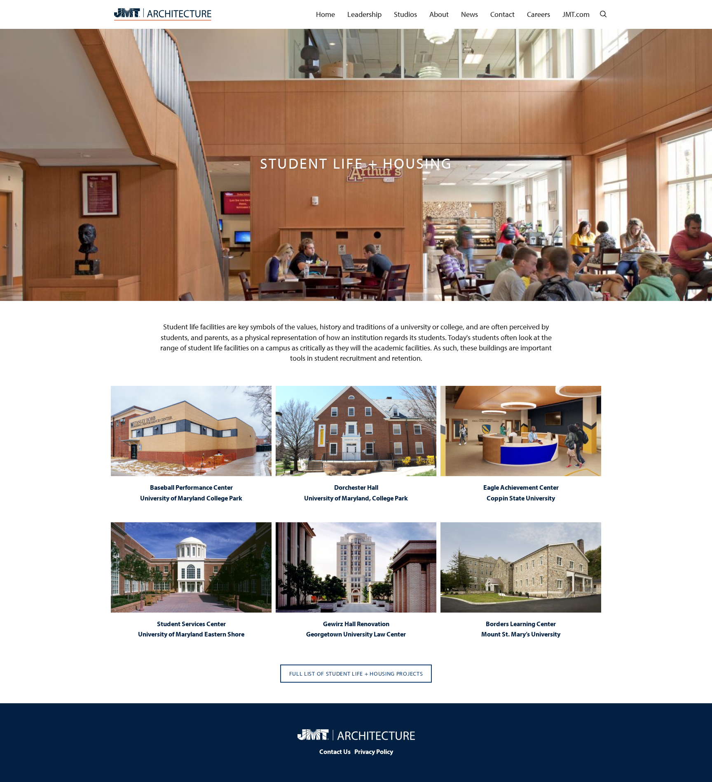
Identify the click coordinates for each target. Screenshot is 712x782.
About (439, 14)
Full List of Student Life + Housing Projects (356, 673)
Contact (502, 14)
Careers (538, 14)
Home (325, 14)
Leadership (364, 14)
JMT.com (576, 14)
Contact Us (335, 751)
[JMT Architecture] (162, 14)
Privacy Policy (373, 751)
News (469, 14)
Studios (405, 14)
